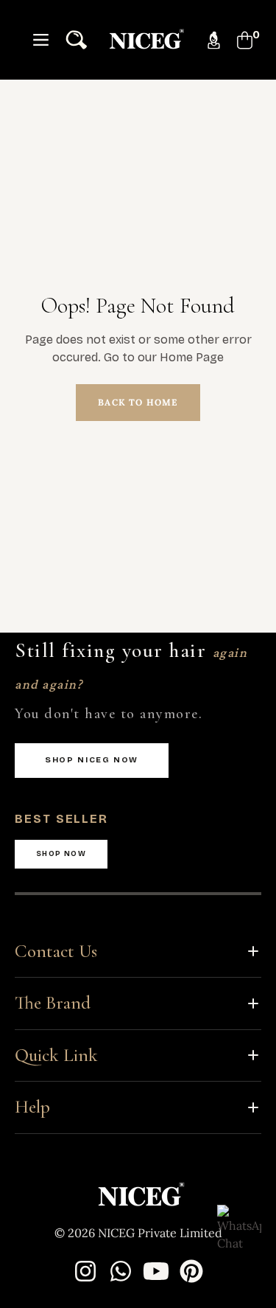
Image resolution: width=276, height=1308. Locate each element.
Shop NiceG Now (91, 760)
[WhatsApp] (120, 1271)
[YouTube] (156, 1271)
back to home (137, 402)
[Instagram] (85, 1271)
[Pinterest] (191, 1271)
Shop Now (61, 853)
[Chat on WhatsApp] (239, 1227)
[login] (208, 40)
